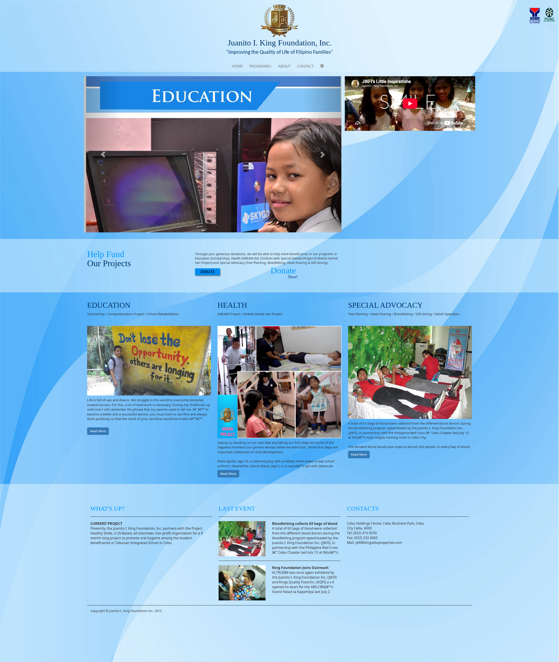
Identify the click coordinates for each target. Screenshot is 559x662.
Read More (98, 431)
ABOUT (284, 66)
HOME (237, 66)
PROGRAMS (259, 66)
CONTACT (305, 66)
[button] (103, 154)
